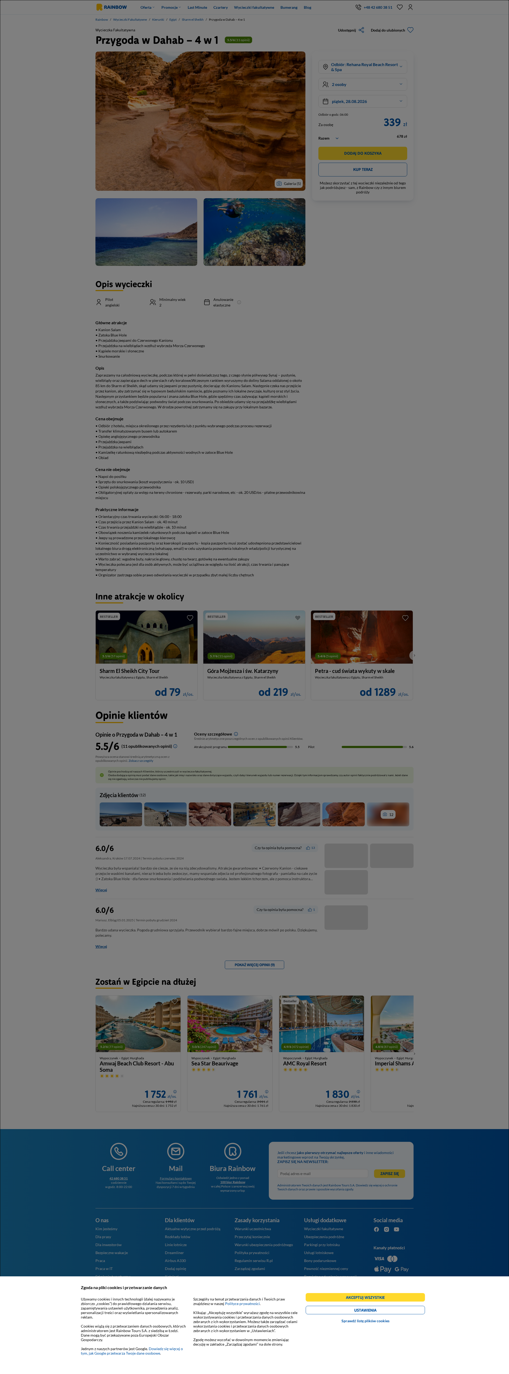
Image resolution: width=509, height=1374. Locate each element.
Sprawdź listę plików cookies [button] (365, 1321)
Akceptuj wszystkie (367, 1298)
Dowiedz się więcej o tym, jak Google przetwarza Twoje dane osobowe (132, 1350)
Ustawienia (374, 1311)
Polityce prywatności (242, 1303)
